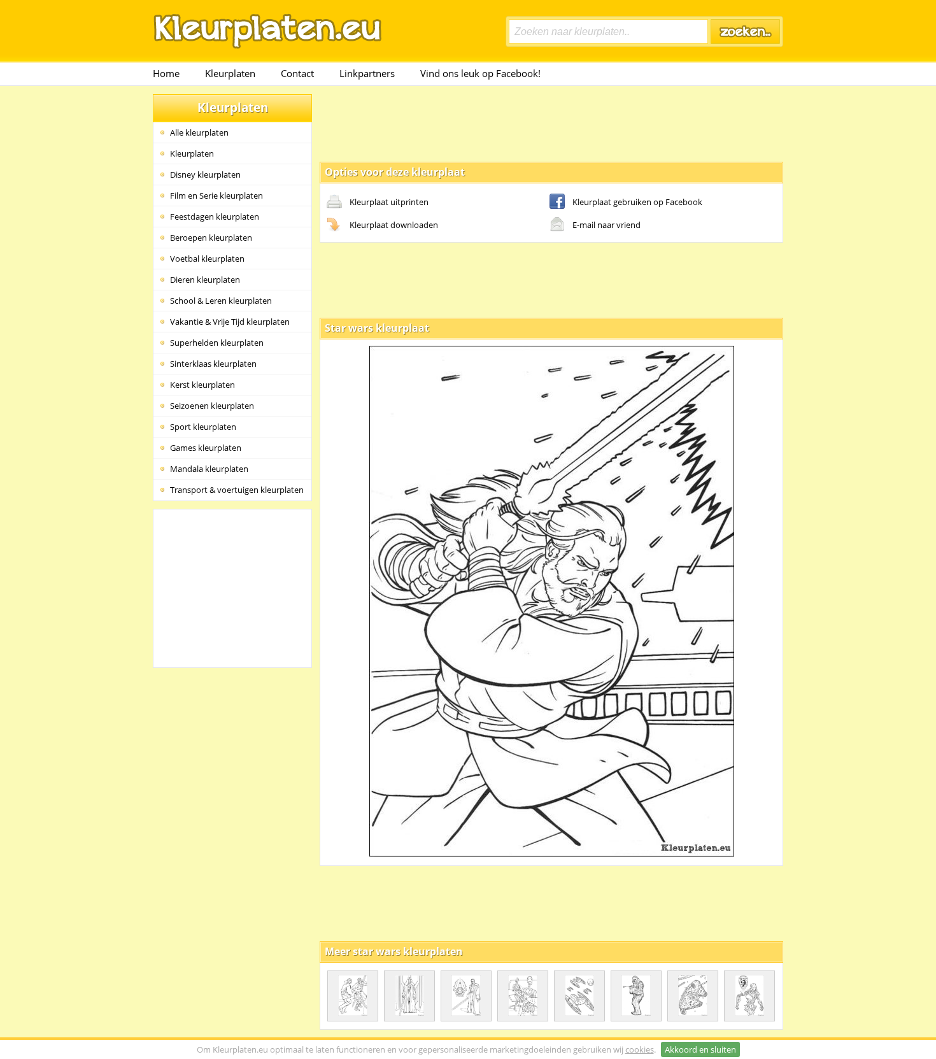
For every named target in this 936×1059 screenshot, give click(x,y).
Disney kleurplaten (205, 174)
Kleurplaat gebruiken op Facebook (637, 202)
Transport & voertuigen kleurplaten (237, 489)
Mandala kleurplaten (209, 468)
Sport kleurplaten (203, 426)
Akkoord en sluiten (700, 1049)
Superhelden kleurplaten (217, 342)
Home (166, 73)
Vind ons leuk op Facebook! (480, 73)
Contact (297, 73)
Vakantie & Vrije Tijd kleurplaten (230, 321)
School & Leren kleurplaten (221, 300)
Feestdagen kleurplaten (214, 216)
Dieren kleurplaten (205, 279)
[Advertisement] (551, 123)
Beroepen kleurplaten (211, 237)
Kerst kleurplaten (202, 384)
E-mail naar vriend (606, 225)
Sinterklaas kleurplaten (213, 363)
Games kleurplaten (205, 447)
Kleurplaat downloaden (394, 225)
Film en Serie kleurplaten (216, 195)
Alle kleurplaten (199, 132)
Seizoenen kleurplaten (212, 405)
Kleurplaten (230, 73)
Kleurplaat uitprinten (389, 202)
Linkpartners (367, 73)
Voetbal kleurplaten (207, 258)
